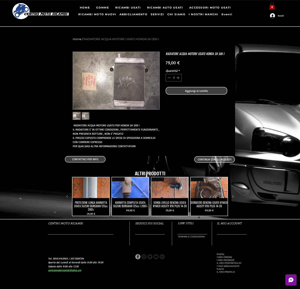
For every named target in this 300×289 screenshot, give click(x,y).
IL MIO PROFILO (226, 271)
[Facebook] (137, 256)
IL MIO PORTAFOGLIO (229, 263)
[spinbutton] (174, 77)
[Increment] (178, 77)
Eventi (220, 268)
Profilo (220, 254)
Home (77, 39)
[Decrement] (169, 77)
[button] (272, 6)
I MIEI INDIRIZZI (225, 260)
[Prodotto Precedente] (67, 196)
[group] (150, 196)
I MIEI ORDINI (224, 257)
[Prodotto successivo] (233, 196)
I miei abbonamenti (228, 266)
